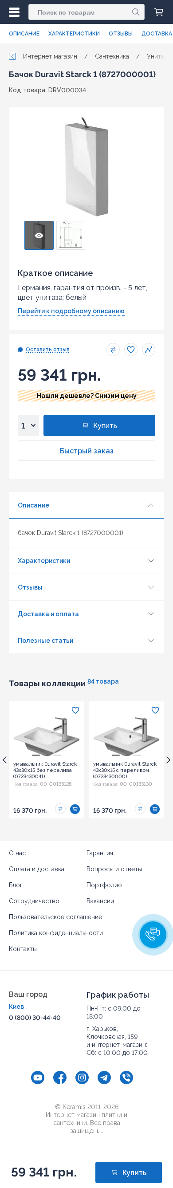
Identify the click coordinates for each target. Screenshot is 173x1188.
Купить (105, 425)
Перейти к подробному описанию (71, 311)
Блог (16, 885)
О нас (17, 853)
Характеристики (74, 34)
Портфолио (104, 885)
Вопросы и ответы (114, 869)
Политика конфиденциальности (56, 932)
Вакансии (100, 901)
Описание (24, 34)
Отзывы (121, 34)
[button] (153, 934)
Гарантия (99, 853)
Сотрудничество (34, 901)
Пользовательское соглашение (55, 917)
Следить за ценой (148, 349)
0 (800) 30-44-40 (35, 1017)
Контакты (23, 948)
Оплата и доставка (36, 869)
